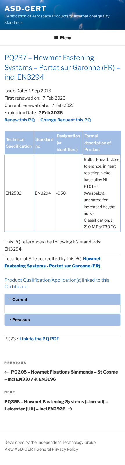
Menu (65, 37)
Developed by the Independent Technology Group (50, 442)
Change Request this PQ (65, 120)
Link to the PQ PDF (39, 339)
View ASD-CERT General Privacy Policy (41, 449)
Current (19, 299)
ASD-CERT (25, 8)
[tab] (62, 299)
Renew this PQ (19, 120)
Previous (21, 319)
